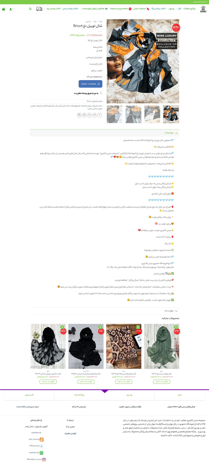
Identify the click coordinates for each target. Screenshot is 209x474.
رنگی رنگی (62, 106)
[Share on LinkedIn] (79, 115)
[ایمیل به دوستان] (89, 115)
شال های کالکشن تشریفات (45, 106)
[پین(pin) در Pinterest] (84, 115)
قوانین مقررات (70, 433)
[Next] (109, 61)
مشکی (88, 21)
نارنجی (89, 108)
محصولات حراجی (140, 8)
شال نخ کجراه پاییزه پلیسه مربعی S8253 (86, 374)
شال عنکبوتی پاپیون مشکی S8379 (48, 374)
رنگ (95, 21)
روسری (171, 8)
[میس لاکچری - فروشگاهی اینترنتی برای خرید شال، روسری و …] (203, 9)
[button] (30, 9)
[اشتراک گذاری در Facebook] (99, 115)
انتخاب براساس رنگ (158, 8)
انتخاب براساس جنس (70, 8)
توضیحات (168, 133)
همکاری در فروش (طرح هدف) (93, 8)
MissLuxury (34, 446)
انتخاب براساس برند (53, 8)
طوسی (33, 106)
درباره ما (70, 420)
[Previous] (174, 61)
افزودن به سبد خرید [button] (161, 382)
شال (179, 8)
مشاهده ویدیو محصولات (119, 8)
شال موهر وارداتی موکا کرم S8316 (123, 374)
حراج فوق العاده (75, 106)
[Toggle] (176, 133)
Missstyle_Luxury (34, 459)
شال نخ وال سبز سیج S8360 (162, 374)
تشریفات (95, 106)
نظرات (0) (169, 311)
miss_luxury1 (34, 439)
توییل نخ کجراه (86, 106)
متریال (100, 108)
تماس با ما (70, 427)
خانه (100, 21)
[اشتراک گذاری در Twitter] (94, 115)
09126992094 (36, 433)
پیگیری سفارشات (189, 8)
